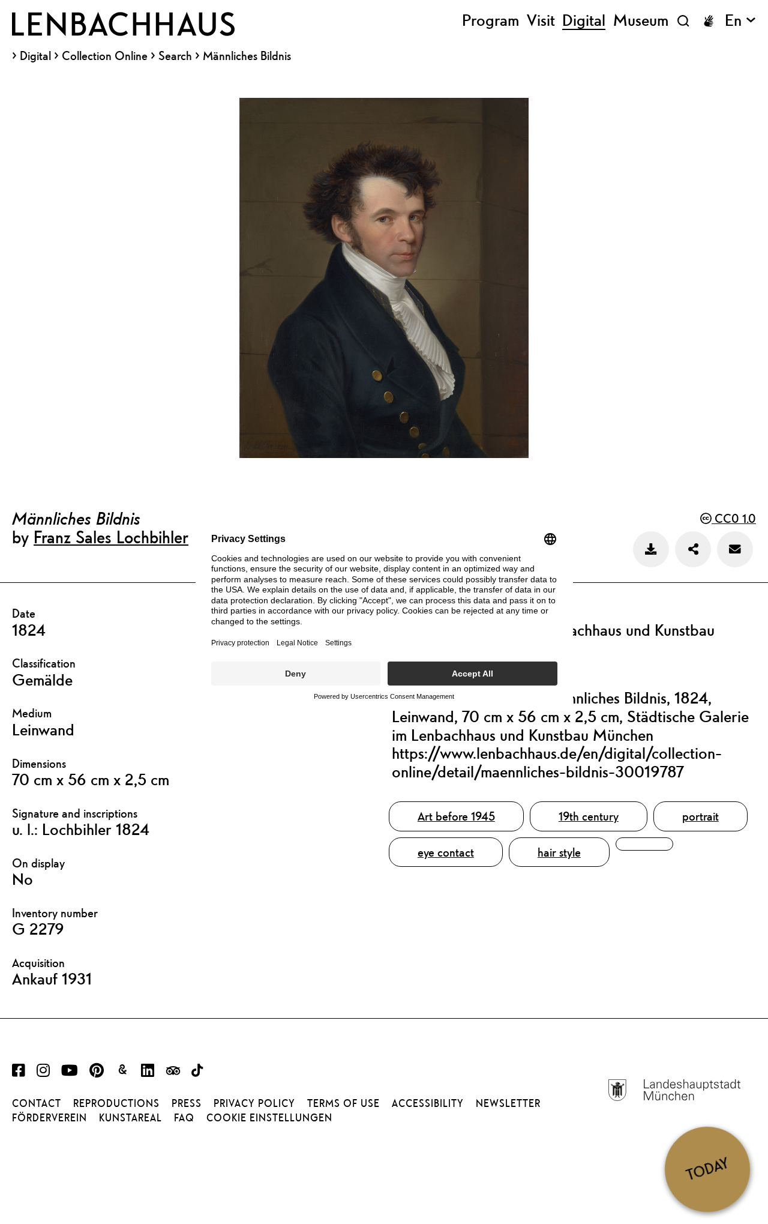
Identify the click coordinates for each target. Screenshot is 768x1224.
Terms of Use (343, 1103)
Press (187, 1103)
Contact (36, 1103)
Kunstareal (130, 1117)
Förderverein (49, 1117)
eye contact (446, 852)
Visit (541, 20)
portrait (700, 816)
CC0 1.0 (734, 518)
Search (175, 55)
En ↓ (740, 20)
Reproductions (116, 1103)
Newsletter (508, 1103)
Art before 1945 (456, 816)
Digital (35, 56)
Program (490, 20)
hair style (559, 852)
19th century (589, 816)
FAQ (184, 1117)
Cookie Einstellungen (269, 1117)
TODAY (707, 1169)
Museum (640, 20)
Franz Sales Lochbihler (111, 536)
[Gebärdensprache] (708, 21)
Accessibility (428, 1103)
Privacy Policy (254, 1103)
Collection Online (105, 56)
